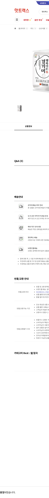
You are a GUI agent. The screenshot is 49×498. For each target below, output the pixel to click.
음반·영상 (38, 19)
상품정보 (28, 126)
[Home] (15, 28)
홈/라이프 (22, 28)
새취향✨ (27, 19)
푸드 (32, 28)
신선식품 (42, 28)
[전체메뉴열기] (17, 19)
